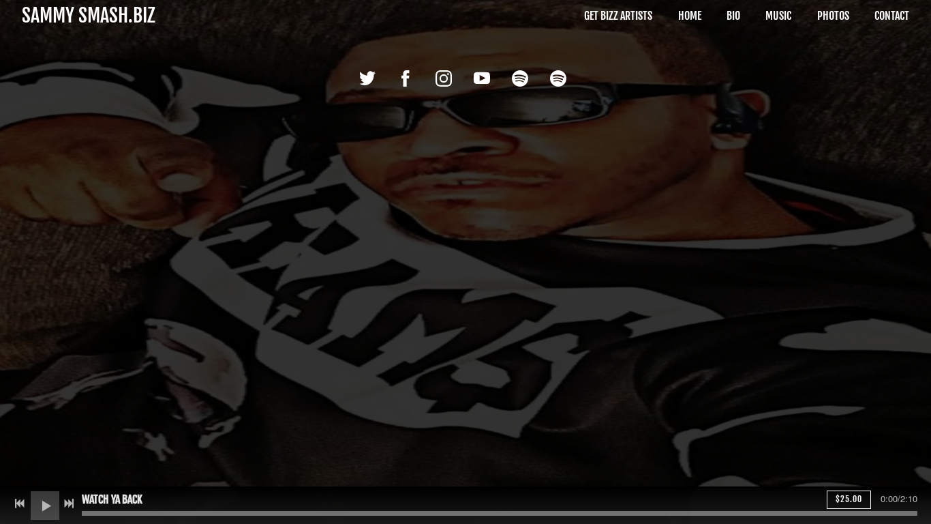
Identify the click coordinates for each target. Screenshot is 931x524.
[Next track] (69, 503)
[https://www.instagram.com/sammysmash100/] (444, 78)
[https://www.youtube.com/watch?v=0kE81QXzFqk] (482, 78)
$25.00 (849, 499)
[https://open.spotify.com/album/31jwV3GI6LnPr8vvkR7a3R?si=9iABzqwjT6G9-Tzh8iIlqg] (520, 78)
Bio (733, 16)
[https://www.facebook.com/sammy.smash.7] (405, 78)
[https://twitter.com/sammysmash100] (367, 78)
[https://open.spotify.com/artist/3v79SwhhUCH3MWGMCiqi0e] (558, 78)
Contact (891, 16)
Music (778, 16)
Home (689, 16)
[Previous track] (20, 503)
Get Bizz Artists (618, 16)
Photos (833, 16)
